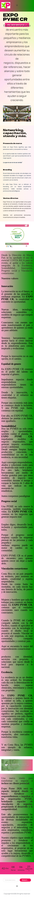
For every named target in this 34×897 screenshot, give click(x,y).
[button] (17, 5)
